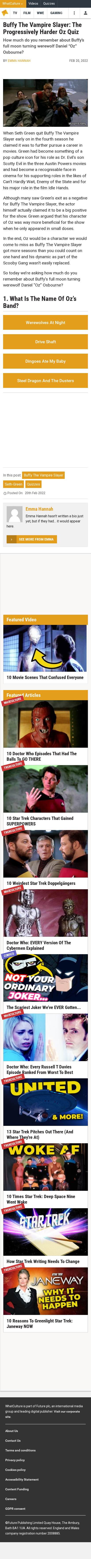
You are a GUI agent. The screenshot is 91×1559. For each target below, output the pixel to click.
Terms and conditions (20, 1450)
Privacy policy (15, 1460)
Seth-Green (13, 484)
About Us (11, 1431)
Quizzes (49, 4)
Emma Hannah (19, 61)
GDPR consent (15, 1508)
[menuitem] (13, 4)
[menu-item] (15, 13)
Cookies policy (15, 1470)
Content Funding (17, 1489)
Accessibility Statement (22, 1479)
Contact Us (13, 1440)
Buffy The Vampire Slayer (43, 475)
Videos (33, 4)
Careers (10, 1499)
